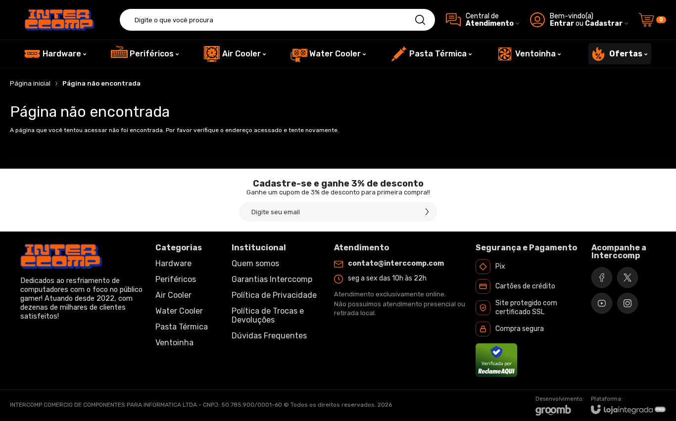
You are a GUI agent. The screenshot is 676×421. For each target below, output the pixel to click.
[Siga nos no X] (627, 277)
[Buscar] (420, 20)
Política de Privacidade (274, 295)
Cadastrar (604, 23)
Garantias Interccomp (272, 279)
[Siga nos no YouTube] (601, 303)
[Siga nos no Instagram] (627, 303)
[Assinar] (427, 212)
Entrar (562, 23)
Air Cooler (173, 295)
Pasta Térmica (181, 326)
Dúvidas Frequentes (269, 335)
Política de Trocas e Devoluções (268, 315)
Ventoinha (174, 342)
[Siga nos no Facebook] (601, 277)
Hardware (173, 263)
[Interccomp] (59, 19)
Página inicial (30, 83)
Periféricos (175, 279)
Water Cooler (179, 311)
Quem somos (255, 263)
